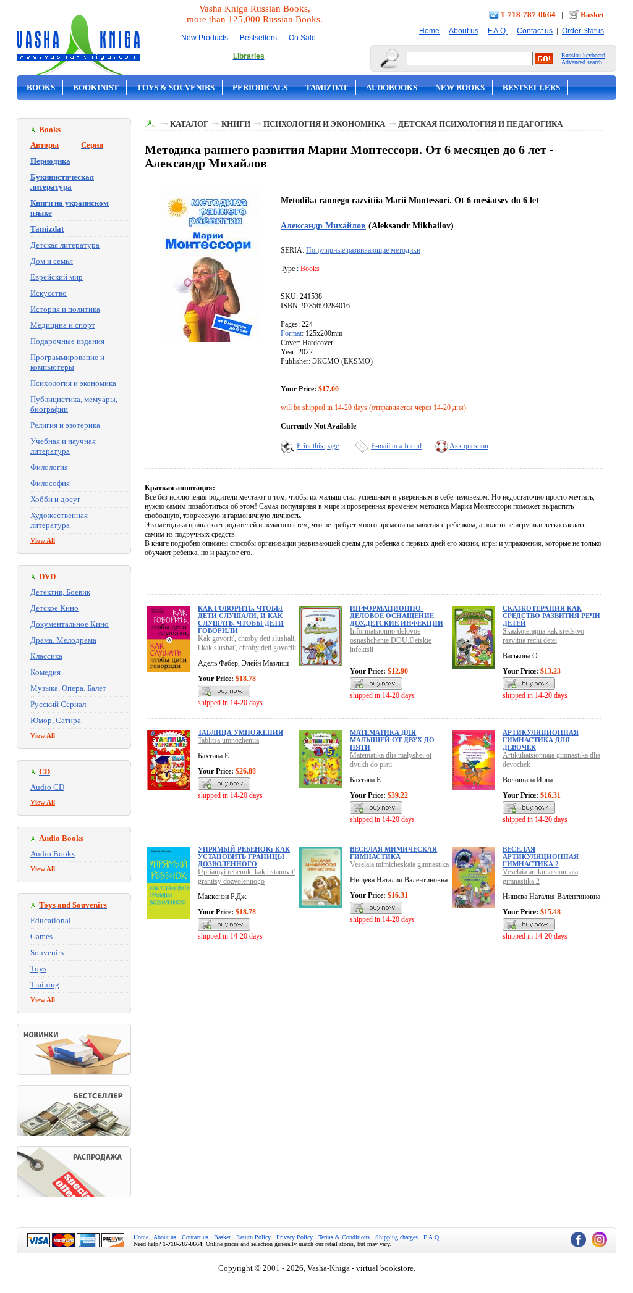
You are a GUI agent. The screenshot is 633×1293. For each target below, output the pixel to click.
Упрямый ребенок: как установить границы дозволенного (244, 856)
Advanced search (581, 62)
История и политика (65, 309)
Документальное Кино (69, 624)
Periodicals (259, 87)
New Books (460, 87)
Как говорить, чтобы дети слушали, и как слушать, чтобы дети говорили (241, 619)
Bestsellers (258, 37)
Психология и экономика (73, 383)
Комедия (45, 672)
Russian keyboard (583, 55)
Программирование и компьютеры (67, 362)
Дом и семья (51, 261)
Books (41, 87)
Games (41, 936)
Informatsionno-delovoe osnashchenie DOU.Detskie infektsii (390, 640)
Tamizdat (326, 87)
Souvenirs (47, 952)
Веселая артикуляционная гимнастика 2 (541, 856)
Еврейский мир (56, 277)
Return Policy (253, 1237)
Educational (50, 920)
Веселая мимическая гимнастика (393, 852)
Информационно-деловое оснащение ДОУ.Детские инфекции (396, 616)
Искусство (48, 293)
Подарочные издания (67, 341)
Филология (49, 467)
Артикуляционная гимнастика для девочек (541, 740)
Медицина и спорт (62, 325)
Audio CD (47, 787)
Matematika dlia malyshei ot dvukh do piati (390, 760)
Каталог (189, 123)
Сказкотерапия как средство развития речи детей (551, 616)
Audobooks (391, 87)
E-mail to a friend (396, 445)
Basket (592, 14)
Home (429, 31)
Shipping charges (396, 1237)
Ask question (468, 445)
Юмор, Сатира (55, 720)
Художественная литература (59, 520)
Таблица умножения (240, 732)
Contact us (535, 31)
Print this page (318, 445)
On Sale (302, 37)
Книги (235, 123)
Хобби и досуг (55, 499)
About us (463, 31)
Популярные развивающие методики (363, 250)
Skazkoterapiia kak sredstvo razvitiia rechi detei (543, 636)
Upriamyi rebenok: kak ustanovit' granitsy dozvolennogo (246, 876)
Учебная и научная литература (63, 446)
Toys (38, 968)
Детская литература (65, 244)
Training (44, 984)
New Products (204, 37)
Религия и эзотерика (65, 425)
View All (42, 540)
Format (291, 333)
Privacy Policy (294, 1237)
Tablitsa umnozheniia (228, 740)
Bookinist (96, 87)
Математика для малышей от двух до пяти (392, 740)
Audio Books (52, 853)
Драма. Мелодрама (63, 640)
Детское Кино (54, 608)
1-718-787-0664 (528, 14)
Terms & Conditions (344, 1237)
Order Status (583, 31)
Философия (50, 483)
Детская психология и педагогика (480, 123)
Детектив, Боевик (60, 591)
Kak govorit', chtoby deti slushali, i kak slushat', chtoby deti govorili (247, 643)
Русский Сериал (58, 704)
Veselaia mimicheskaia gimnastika (399, 864)
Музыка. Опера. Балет (68, 688)
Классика (46, 656)
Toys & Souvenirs (176, 87)
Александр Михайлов (323, 225)
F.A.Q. (498, 31)
